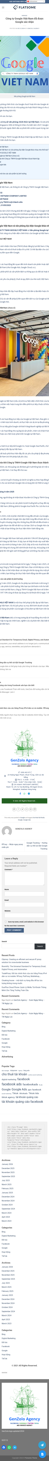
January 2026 (7, 1164)
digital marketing (9, 1079)
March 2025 (6, 1184)
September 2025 (8, 1176)
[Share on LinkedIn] (35, 809)
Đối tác (4, 1035)
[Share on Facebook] (18, 809)
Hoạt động (6, 1047)
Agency (20, 1070)
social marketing (6, 1093)
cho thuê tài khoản (39, 817)
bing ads (26, 1070)
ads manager (5, 1070)
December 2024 (8, 1197)
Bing (3, 1027)
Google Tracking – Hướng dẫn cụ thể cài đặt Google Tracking (37, 846)
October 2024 (7, 1205)
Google (24, 15)
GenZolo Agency (33, 28)
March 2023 (6, 1221)
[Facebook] (4, 1447)
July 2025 (6, 1180)
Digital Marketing (8, 1031)
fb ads (41, 1085)
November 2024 (8, 1201)
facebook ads (12, 1084)
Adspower (13, 1070)
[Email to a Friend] (26, 809)
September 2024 (8, 1209)
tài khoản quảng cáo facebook (22, 1102)
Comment (9, 870)
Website (7, 911)
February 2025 (7, 1188)
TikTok (4, 1051)
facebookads (30, 1084)
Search (4, 942)
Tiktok (15, 1093)
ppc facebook (34, 1089)
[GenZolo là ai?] (42, 1454)
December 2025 (8, 1168)
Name (7, 889)
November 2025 (8, 1172)
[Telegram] (29, 794)
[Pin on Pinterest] (31, 809)
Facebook (6, 1039)
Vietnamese (33, 1)
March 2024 (6, 1213)
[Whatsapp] (24, 794)
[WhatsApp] (9, 1447)
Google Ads (27, 820)
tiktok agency (8, 1097)
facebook (23, 1079)
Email (7, 900)
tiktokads (23, 1093)
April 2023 (6, 1217)
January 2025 (7, 1193)
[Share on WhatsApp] (14, 809)
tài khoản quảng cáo (27, 1097)
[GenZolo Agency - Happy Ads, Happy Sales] (24, 7)
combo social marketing (35, 1075)
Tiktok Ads (34, 1093)
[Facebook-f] (20, 794)
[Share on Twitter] (22, 809)
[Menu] (3, 7)
